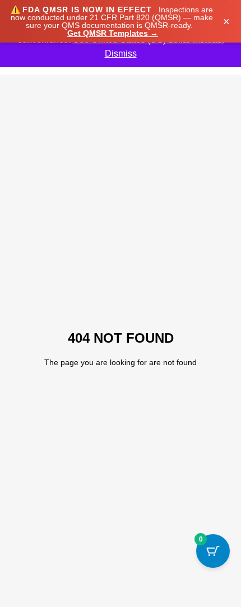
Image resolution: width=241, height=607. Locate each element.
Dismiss (121, 53)
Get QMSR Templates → (112, 33)
